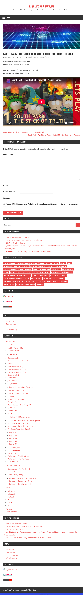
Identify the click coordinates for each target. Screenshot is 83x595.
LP (72, 272)
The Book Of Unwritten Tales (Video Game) (19, 281)
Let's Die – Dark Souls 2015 (18, 393)
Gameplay (33, 266)
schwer (39, 278)
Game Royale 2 (13, 375)
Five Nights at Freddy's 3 (17, 372)
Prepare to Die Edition (58, 275)
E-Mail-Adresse (9, 192)
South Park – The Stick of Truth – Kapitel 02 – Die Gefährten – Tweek (53, 135)
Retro (27, 278)
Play (34, 275)
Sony (9, 505)
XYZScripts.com (52, 594)
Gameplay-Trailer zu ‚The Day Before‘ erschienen (24, 240)
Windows (40, 284)
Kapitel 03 (13, 438)
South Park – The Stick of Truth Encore (22, 426)
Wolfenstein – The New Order (19, 456)
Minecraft (11, 472)
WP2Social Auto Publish (33, 594)
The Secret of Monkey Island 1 (20, 417)
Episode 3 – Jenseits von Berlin (20, 484)
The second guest (14, 447)
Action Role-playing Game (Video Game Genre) (20, 263)
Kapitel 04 (13, 441)
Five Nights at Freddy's (16, 366)
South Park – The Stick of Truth (19, 423)
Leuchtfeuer (44, 272)
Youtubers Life (13, 462)
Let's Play (21, 272)
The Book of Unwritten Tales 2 (48, 281)
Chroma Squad (13, 351)
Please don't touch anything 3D (19, 405)
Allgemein (11, 491)
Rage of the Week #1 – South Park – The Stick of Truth (24, 132)
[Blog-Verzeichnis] (7, 302)
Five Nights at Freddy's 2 (17, 369)
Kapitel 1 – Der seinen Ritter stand (21, 387)
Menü (9, 18)
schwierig (47, 278)
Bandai (62, 263)
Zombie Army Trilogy (15, 474)
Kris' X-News (56, 269)
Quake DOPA (13, 408)
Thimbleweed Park (15, 450)
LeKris (21, 57)
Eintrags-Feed (11, 324)
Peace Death (12, 402)
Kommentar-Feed (12, 327)
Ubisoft (64, 281)
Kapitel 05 (13, 444)
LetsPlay (35, 272)
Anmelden (10, 321)
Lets (28, 272)
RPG (32, 278)
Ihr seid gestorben (24, 269)
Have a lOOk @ (11, 341)
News (8, 487)
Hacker (49, 266)
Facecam (25, 266)
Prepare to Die (43, 275)
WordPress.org (11, 329)
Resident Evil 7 (13, 410)
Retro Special (12, 413)
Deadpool (11, 364)
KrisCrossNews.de (41, 6)
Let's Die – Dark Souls (16, 391)
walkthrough (9, 284)
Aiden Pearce (53, 263)
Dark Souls (8, 266)
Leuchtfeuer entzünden (60, 272)
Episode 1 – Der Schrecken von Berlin (23, 478)
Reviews (9, 509)
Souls (55, 278)
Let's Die (13, 272)
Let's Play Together (13, 465)
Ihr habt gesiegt (10, 269)
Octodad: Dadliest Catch (17, 399)
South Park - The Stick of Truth (39, 57)
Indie (35, 269)
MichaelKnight (9, 275)
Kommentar (8, 154)
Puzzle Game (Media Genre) (13, 278)
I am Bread (12, 378)
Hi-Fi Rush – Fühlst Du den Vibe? (18, 237)
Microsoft (11, 494)
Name (6, 185)
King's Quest (12, 383)
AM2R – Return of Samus (17, 348)
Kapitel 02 (13, 435)
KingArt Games (44, 269)
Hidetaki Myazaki (60, 266)
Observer (11, 396)
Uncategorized (11, 512)
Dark (69, 263)
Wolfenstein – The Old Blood (18, 459)
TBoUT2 (61, 278)
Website (6, 198)
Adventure (43, 263)
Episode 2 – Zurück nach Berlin (20, 481)
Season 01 (13, 354)
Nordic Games (22, 275)
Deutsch (17, 266)
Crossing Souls (13, 358)
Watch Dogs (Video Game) (25, 284)
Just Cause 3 (12, 381)
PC (30, 275)
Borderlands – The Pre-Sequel (19, 469)
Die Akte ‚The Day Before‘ (15, 243)
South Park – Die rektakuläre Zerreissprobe (24, 420)
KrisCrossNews (67, 269)
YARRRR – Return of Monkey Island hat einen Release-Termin (28, 251)
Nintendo (11, 497)
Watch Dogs (12, 453)
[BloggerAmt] (10, 296)
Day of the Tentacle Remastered (19, 361)
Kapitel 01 (13, 433)
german (42, 266)
